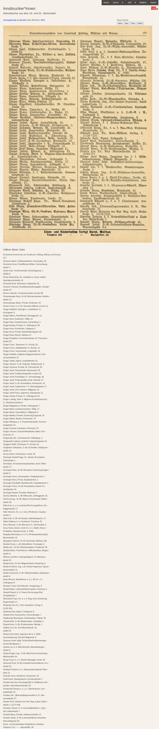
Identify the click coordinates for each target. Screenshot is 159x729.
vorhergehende (10, 20)
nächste (22, 20)
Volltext (140, 23)
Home (106, 2)
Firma (133, 23)
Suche (118, 2)
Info (131, 2)
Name (120, 23)
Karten (153, 2)
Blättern (143, 2)
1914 (42, 20)
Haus (126, 23)
